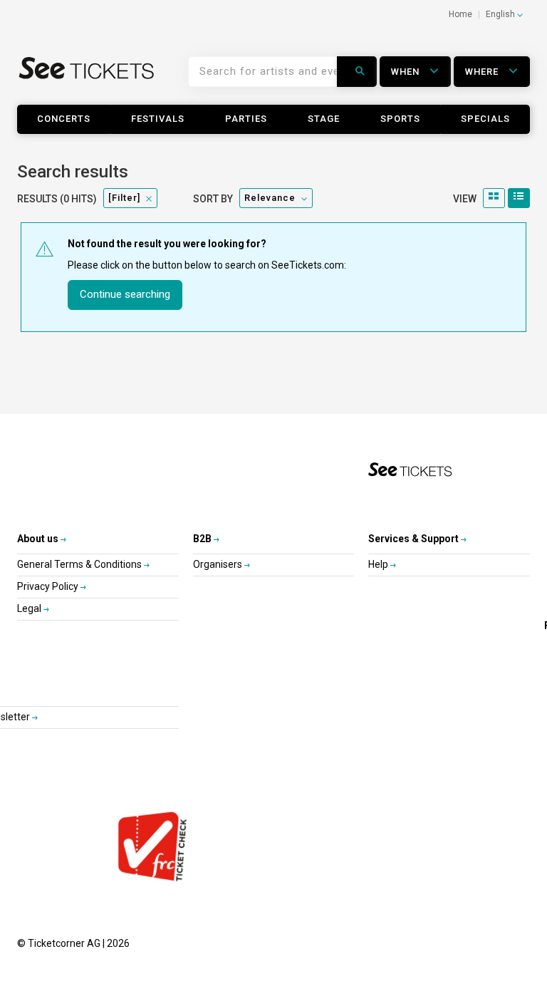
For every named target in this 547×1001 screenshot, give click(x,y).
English (501, 14)
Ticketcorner (87, 77)
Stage (324, 118)
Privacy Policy (48, 586)
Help (379, 564)
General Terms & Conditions (80, 564)
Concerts (63, 118)
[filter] (124, 197)
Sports (400, 118)
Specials (485, 118)
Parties (246, 118)
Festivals (157, 118)
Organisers (218, 564)
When (406, 71)
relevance (270, 197)
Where (483, 71)
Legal (30, 608)
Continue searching (125, 294)
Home (460, 14)
